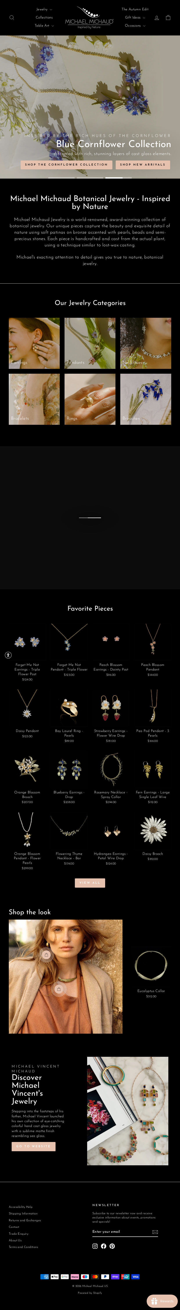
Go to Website (33, 1146)
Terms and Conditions (23, 1247)
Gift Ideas (133, 17)
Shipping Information (23, 1213)
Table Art (42, 26)
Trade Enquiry (18, 1233)
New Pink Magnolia (84, 164)
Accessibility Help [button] (20, 1207)
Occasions (133, 26)
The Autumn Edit (135, 9)
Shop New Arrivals (143, 164)
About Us (15, 1240)
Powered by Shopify (90, 1293)
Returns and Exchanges (25, 1220)
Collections (44, 17)
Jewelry (42, 9)
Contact (14, 1227)
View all (89, 882)
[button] (8, 655)
